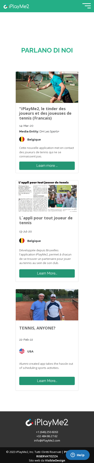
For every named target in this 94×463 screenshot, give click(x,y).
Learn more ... (47, 166)
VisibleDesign (55, 460)
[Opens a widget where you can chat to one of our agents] (78, 455)
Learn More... (47, 273)
